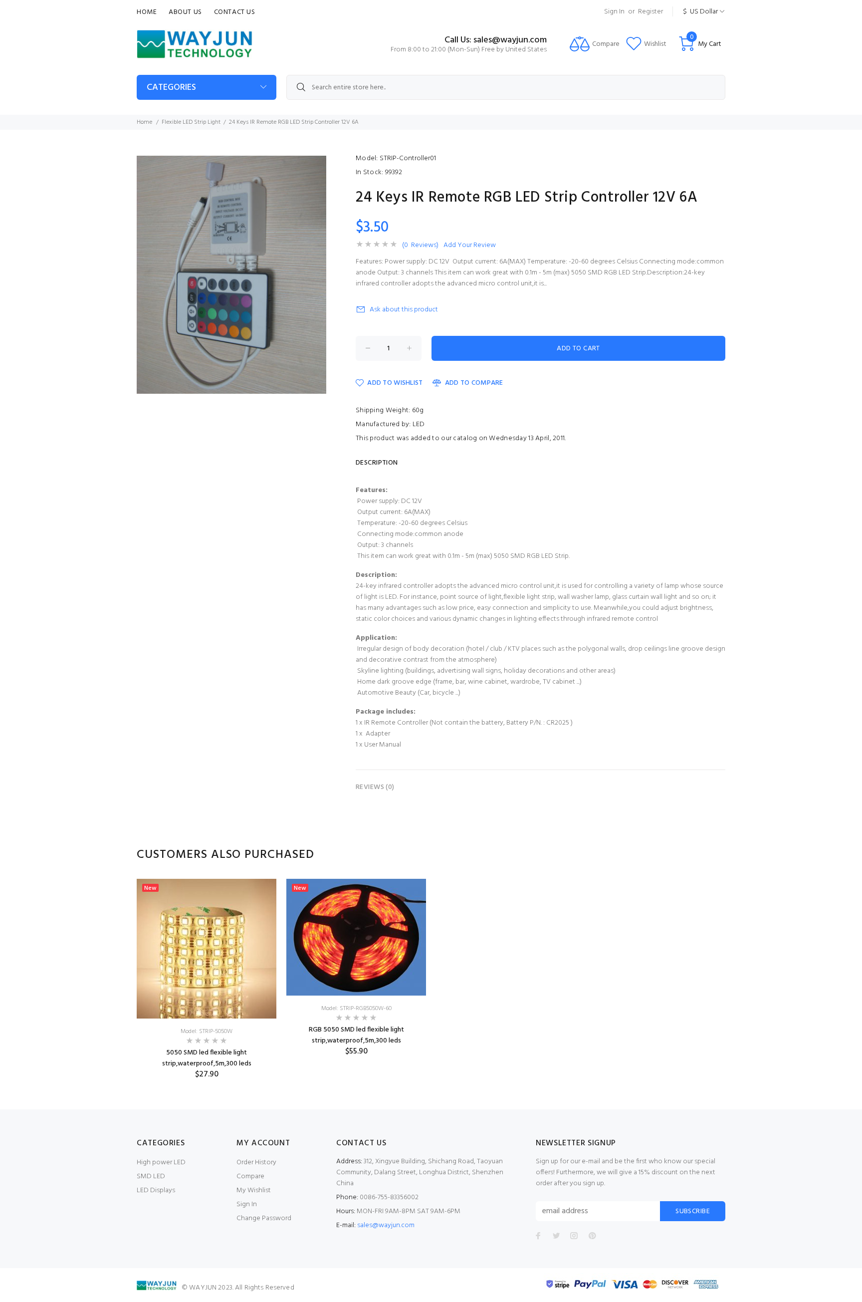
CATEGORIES (171, 87)
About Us (185, 12)
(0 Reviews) (420, 245)
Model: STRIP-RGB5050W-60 (356, 1009)
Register (650, 11)
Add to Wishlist (395, 383)
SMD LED (151, 1176)
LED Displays (156, 1190)
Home (147, 12)
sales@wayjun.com (386, 1225)
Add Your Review (469, 245)
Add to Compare (474, 383)
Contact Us (234, 12)
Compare (250, 1176)
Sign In (614, 11)
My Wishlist (253, 1190)
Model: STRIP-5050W (206, 1032)
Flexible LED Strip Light (191, 122)
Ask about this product (404, 309)
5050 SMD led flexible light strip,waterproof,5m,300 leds (206, 1058)
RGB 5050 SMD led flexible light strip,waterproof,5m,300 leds (356, 1035)
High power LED (161, 1162)
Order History (256, 1162)
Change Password (263, 1218)
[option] (206, 979)
